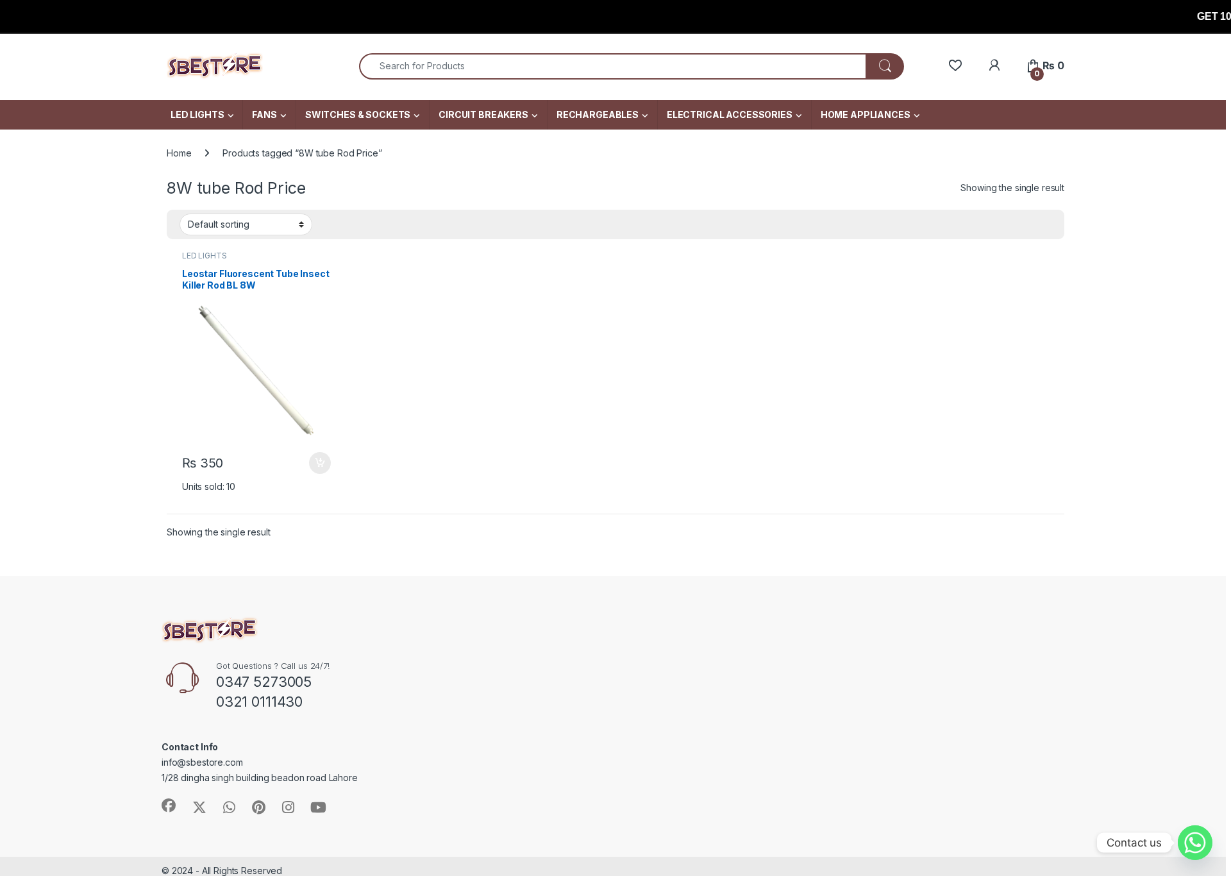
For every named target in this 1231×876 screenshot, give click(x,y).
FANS (264, 114)
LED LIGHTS (197, 114)
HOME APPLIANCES (865, 114)
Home (179, 152)
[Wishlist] (955, 66)
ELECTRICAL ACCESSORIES (729, 114)
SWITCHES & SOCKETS (357, 114)
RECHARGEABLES (598, 114)
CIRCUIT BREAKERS (483, 114)
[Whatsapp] (1195, 842)
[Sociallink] (169, 805)
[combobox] (612, 66)
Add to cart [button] (320, 463)
